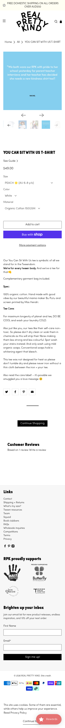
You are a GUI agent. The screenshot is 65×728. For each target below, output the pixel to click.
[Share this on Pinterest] (23, 392)
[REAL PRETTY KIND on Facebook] (5, 547)
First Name (9, 626)
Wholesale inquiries (14, 528)
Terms (6, 535)
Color (6, 189)
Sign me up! (32, 657)
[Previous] (23, 115)
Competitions (10, 532)
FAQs (6, 524)
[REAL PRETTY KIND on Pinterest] (9, 547)
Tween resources (12, 510)
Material (8, 202)
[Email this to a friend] (32, 392)
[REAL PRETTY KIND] (32, 21)
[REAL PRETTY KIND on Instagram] (13, 547)
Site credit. (46, 676)
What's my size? (12, 506)
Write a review (37, 450)
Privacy (7, 539)
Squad (7, 517)
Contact (7, 499)
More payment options (32, 245)
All (18, 42)
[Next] (41, 115)
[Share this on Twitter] (6, 392)
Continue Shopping (32, 423)
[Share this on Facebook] (15, 392)
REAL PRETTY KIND (30, 676)
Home (8, 42)
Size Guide (9, 161)
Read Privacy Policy (15, 713)
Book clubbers (11, 521)
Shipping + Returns (13, 502)
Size (5, 176)
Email (7, 641)
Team (6, 513)
